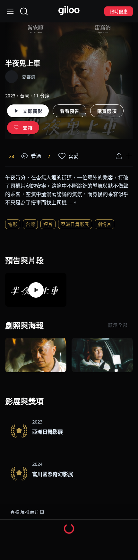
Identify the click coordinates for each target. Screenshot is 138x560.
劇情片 (105, 224)
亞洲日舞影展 (75, 224)
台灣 (30, 224)
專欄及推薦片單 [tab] (27, 512)
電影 (12, 224)
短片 (48, 224)
